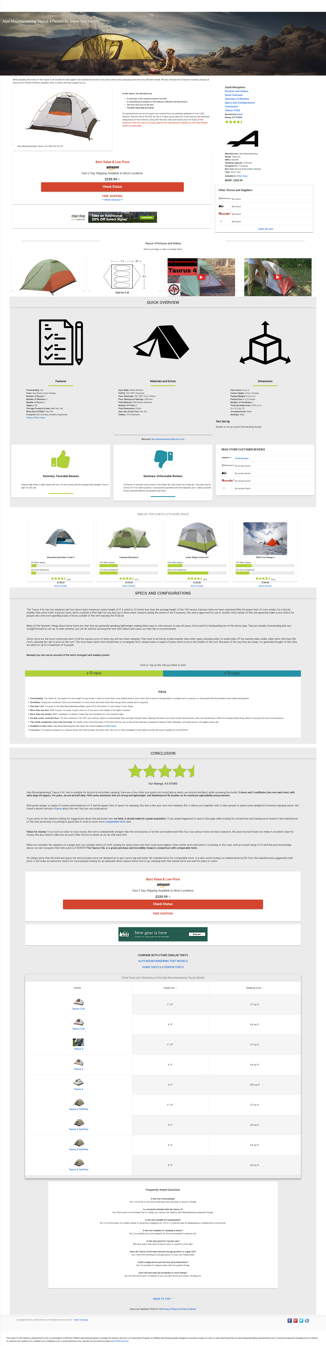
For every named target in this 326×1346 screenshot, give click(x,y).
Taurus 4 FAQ (232, 110)
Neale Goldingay (81, 1320)
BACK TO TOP (163, 1298)
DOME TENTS (150, 967)
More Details (60, 586)
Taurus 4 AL (78, 1028)
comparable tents (115, 821)
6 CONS (232, 673)
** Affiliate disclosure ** (112, 200)
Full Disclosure (121, 1341)
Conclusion (231, 106)
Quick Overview (234, 95)
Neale (240, 114)
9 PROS (94, 673)
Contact (183, 1309)
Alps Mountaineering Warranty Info (167, 439)
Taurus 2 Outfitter (79, 1109)
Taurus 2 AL (78, 1008)
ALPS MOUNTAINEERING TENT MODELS (163, 961)
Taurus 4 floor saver (35, 417)
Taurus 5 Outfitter (79, 1169)
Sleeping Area (253, 987)
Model (77, 987)
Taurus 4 (78, 1069)
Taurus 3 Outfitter (79, 1129)
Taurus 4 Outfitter (79, 1149)
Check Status (112, 187)
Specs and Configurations (240, 102)
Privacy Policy (169, 1309)
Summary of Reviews (237, 98)
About (193, 1309)
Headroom (169, 987)
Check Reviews (242, 458)
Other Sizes (242, 176)
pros (59, 808)
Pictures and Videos (236, 91)
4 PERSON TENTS (173, 967)
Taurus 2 (78, 1049)
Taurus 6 (78, 1089)
